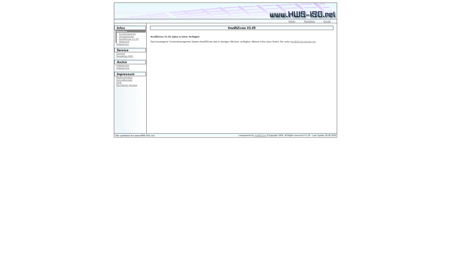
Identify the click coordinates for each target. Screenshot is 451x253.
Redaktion (309, 21)
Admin (291, 21)
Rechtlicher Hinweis (126, 85)
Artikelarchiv (122, 65)
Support (120, 53)
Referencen (122, 44)
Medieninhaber (124, 77)
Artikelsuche (122, 68)
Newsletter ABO (124, 56)
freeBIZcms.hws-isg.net (303, 41)
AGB (118, 82)
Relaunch (124, 41)
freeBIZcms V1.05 (129, 39)
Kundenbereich (127, 34)
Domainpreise (126, 36)
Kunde (327, 21)
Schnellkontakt (124, 80)
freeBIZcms (260, 135)
